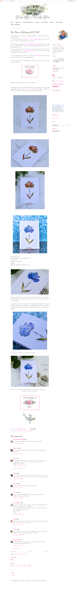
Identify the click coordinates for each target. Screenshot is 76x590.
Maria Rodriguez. (16, 503)
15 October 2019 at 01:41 (18, 524)
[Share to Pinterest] (35, 428)
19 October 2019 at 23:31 (18, 545)
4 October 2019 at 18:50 (18, 454)
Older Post (47, 551)
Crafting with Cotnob (21, 465)
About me (18, 22)
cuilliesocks (15, 448)
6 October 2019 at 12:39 (18, 468)
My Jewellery (44, 22)
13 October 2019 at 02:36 (18, 514)
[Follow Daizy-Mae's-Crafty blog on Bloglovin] (55, 87)
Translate (57, 71)
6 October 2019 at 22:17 (18, 487)
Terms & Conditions (15, 24)
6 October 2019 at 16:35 (18, 479)
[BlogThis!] (31, 428)
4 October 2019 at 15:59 (18, 443)
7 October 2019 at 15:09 (18, 498)
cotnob (14, 458)
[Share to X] (32, 428)
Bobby (14, 519)
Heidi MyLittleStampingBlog (18, 439)
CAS (14, 430)
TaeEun (14, 529)
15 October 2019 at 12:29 (18, 535)
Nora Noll (15, 483)
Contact (52, 22)
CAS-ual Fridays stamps (20, 430)
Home (12, 22)
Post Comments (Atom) (22, 554)
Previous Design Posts (28, 22)
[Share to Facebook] (34, 428)
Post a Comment (15, 548)
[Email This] (30, 428)
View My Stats (55, 118)
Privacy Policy (59, 22)
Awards (37, 22)
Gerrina (14, 473)
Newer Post (13, 551)
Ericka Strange (16, 540)
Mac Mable (15, 492)
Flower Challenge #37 (29, 430)
